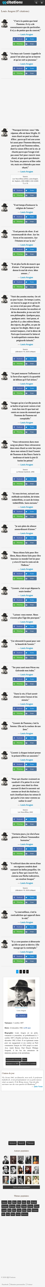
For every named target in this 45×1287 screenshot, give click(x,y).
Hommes (5, 1206)
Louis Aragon (26, 34)
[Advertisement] (22, 102)
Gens (18, 1206)
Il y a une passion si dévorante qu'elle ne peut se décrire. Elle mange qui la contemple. (26, 944)
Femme (30, 1206)
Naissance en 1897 (12, 1063)
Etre (19, 1202)
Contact (29, 1284)
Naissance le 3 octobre (28, 1063)
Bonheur (25, 1214)
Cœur (19, 1210)
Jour (7, 1214)
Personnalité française (13, 1059)
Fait (9, 1202)
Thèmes (30, 1143)
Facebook (5, 1284)
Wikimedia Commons (21, 1007)
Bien (14, 1202)
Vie (28, 1202)
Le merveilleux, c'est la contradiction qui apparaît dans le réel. (25, 915)
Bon (29, 1210)
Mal (3, 1214)
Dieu (24, 1210)
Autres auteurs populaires (21, 1187)
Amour (4, 1202)
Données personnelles (17, 1284)
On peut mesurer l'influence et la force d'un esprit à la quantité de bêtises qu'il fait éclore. (25, 376)
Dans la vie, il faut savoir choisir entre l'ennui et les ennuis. (26, 696)
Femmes (35, 1210)
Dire (14, 1210)
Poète (24, 1059)
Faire (24, 1202)
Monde (33, 1202)
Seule (18, 1214)
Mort (12, 1214)
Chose (36, 1206)
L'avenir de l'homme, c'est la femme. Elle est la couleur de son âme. (25, 726)
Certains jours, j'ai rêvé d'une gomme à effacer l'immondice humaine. (25, 837)
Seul (9, 1210)
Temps (24, 1206)
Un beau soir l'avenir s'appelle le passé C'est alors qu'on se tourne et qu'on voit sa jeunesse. (25, 56)
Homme (12, 1206)
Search (21, 1143)
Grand (4, 1210)
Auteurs (13, 1143)
